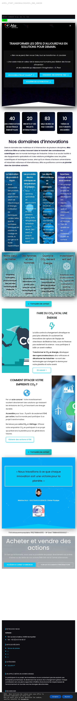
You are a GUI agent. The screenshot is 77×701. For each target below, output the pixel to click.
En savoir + (42, 370)
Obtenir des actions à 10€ (20, 439)
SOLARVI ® (11, 666)
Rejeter (67, 696)
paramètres (25, 699)
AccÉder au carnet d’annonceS (20, 565)
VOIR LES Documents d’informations (55, 565)
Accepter (55, 696)
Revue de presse (14, 648)
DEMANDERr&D (54, 75)
